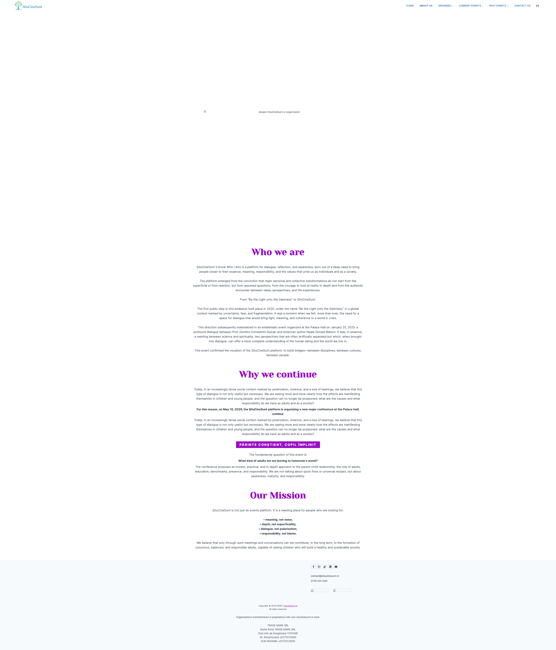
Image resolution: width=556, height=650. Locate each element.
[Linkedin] (330, 566)
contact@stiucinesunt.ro (325, 576)
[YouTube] (335, 566)
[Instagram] (319, 566)
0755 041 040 (319, 580)
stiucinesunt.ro (290, 606)
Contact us (522, 5)
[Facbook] (313, 566)
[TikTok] (324, 566)
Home (410, 5)
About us (426, 5)
